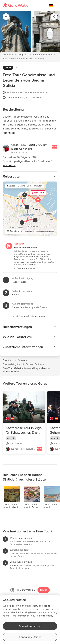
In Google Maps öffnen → (26, 268)
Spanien (22, 360)
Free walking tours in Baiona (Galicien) (23, 58)
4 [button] (35, 220)
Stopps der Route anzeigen (32, 316)
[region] (30, 209)
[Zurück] (6, 16)
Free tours (8, 360)
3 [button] (22, 222)
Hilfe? (43, 589)
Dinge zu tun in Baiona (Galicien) (35, 54)
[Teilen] (54, 16)
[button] (38, 200)
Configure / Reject (30, 637)
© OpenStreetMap (45, 232)
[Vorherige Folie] (8, 33)
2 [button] (27, 207)
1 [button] (24, 194)
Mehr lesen (9, 132)
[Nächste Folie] (52, 33)
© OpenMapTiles (28, 232)
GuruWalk (8, 54)
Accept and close (30, 626)
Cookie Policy (45, 615)
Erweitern (14, 231)
